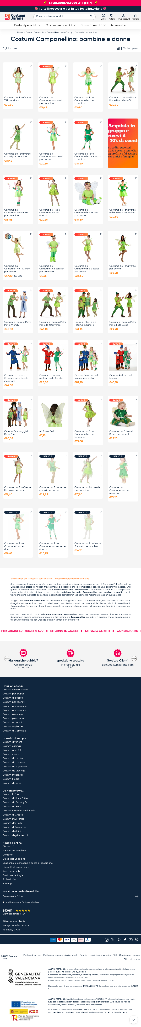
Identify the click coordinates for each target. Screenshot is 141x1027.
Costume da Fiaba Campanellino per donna (49, 213)
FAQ (115, 955)
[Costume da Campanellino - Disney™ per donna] (18, 248)
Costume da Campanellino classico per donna (86, 269)
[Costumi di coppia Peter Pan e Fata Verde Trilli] (123, 80)
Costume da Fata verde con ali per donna (52, 489)
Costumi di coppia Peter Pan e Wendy (17, 323)
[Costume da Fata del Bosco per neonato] (123, 414)
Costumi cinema (11, 754)
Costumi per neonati (14, 702)
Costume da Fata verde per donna (122, 267)
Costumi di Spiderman (15, 827)
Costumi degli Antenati (15, 835)
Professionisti (9, 879)
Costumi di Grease (13, 815)
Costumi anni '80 (12, 750)
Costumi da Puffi (12, 806)
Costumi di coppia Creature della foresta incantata (16, 378)
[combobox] (64, 17)
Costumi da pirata (13, 758)
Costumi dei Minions (13, 831)
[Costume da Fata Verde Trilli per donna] (18, 80)
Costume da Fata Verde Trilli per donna (17, 99)
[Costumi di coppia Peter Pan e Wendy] (18, 304)
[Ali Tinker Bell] (53, 414)
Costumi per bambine (14, 706)
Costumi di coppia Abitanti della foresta (51, 376)
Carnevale (108, 584)
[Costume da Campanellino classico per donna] (88, 248)
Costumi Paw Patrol (13, 819)
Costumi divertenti (13, 742)
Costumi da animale (14, 762)
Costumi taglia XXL (13, 726)
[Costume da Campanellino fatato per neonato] (88, 192)
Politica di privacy (32, 955)
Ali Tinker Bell (46, 431)
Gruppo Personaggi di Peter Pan (16, 432)
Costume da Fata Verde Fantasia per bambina (87, 545)
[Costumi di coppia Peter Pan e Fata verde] (123, 304)
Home (20, 33)
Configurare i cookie (129, 955)
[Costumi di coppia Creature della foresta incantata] (18, 358)
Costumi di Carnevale (14, 731)
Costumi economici (13, 722)
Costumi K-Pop (11, 794)
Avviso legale (71, 955)
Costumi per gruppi (13, 694)
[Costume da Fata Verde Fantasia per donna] (18, 470)
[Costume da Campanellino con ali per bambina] (18, 192)
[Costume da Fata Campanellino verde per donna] (53, 526)
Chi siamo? (8, 846)
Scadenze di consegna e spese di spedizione (28, 863)
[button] (135, 17)
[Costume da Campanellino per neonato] (123, 470)
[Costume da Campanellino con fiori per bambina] (53, 248)
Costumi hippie (11, 779)
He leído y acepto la (22, 902)
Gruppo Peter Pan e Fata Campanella (85, 323)
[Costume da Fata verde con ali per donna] (53, 470)
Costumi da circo (12, 783)
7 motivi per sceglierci (14, 850)
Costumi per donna (13, 718)
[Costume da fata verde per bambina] (88, 470)
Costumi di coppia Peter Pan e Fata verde (122, 323)
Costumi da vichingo (14, 771)
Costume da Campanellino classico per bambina (51, 100)
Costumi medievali (13, 775)
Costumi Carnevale (35, 33)
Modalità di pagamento (16, 867)
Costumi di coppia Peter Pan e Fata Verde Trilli (122, 99)
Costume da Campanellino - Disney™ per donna (17, 269)
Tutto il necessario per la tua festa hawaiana (70, 9)
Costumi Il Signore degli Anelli (19, 811)
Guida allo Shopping (14, 859)
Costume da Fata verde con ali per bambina (17, 155)
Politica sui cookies (53, 955)
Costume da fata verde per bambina (87, 489)
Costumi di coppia (13, 698)
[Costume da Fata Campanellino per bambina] (88, 80)
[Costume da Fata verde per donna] (123, 248)
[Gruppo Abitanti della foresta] (123, 358)
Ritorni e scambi (11, 871)
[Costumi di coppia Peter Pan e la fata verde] (53, 304)
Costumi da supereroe (15, 766)
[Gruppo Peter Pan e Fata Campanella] (88, 304)
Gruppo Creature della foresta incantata (86, 376)
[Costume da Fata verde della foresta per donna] (123, 192)
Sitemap (7, 883)
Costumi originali (12, 746)
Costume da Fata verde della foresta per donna (122, 211)
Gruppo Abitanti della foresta (121, 376)
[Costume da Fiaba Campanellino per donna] (53, 192)
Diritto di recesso (132, 959)
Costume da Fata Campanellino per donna (14, 546)
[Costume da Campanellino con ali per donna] (53, 136)
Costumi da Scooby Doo (16, 802)
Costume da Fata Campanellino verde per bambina (87, 157)
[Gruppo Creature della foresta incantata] (88, 358)
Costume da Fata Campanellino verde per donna (52, 546)
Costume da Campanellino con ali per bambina (16, 213)
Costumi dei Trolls (12, 823)
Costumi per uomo (13, 714)
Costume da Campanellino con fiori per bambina (51, 269)
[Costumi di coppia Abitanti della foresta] (53, 358)
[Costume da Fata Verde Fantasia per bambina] (88, 526)
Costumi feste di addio (15, 689)
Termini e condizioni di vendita (95, 955)
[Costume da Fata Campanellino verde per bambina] (88, 136)
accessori (66, 587)
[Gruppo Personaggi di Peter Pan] (18, 414)
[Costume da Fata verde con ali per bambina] (18, 136)
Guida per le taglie (13, 875)
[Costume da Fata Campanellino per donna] (18, 526)
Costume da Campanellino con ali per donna (51, 157)
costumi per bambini (104, 606)
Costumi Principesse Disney (59, 33)
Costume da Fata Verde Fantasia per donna (17, 489)
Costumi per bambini (14, 710)
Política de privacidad (30, 902)
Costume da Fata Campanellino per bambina (84, 100)
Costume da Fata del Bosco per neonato (121, 432)
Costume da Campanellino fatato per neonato (85, 213)
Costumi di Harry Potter (15, 798)
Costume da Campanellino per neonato (119, 490)
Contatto (8, 855)
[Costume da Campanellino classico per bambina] (53, 80)
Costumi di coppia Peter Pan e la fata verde (52, 323)
